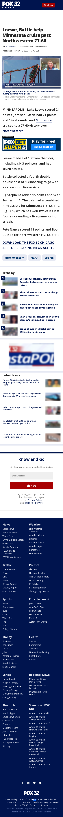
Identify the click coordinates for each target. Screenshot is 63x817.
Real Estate (8, 659)
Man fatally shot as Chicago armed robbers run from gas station (19, 422)
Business (6, 641)
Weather (35, 524)
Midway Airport (9, 587)
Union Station (9, 591)
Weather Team (36, 542)
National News (9, 532)
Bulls (4, 610)
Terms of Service (34, 502)
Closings (33, 538)
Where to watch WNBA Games (37, 759)
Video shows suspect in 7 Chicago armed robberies (22, 408)
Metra (5, 580)
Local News (8, 528)
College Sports (9, 629)
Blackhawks (8, 607)
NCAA (34, 257)
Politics (34, 565)
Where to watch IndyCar (37, 734)
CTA (4, 576)
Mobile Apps (8, 713)
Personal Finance (10, 655)
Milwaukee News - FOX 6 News (38, 680)
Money (7, 637)
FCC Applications (10, 742)
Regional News (39, 675)
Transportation (9, 569)
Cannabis (33, 648)
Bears (5, 603)
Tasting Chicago (10, 690)
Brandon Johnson (37, 587)
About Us (8, 705)
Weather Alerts (36, 535)
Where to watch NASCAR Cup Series (38, 728)
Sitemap (6, 746)
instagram (28, 783)
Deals (5, 648)
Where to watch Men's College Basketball (37, 742)
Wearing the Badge (11, 686)
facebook (22, 783)
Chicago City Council (39, 591)
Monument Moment (12, 693)
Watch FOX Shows (38, 621)
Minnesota (44, 120)
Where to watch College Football (37, 718)
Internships (7, 735)
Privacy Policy (35, 500)
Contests (6, 724)
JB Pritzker (34, 584)
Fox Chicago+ (36, 610)
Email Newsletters (11, 716)
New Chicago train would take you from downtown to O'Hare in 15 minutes (21, 394)
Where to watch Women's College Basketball (37, 751)
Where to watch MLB (39, 723)
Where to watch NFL (39, 713)
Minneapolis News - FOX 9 (39, 693)
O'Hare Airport (9, 584)
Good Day (7, 543)
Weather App (35, 546)
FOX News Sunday (11, 557)
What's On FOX (36, 607)
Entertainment (39, 599)
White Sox (7, 618)
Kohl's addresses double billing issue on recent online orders (21, 435)
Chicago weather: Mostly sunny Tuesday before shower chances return (38, 282)
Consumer (7, 644)
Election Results (37, 573)
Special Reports (10, 547)
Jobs (4, 652)
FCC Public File (9, 738)
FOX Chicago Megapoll (8, 552)
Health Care (35, 655)
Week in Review (10, 682)
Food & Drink (35, 614)
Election (33, 569)
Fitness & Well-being (39, 652)
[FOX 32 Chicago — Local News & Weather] (11, 5)
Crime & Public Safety (13, 539)
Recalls (32, 659)
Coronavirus (35, 644)
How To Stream (10, 709)
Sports (49, 257)
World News (8, 536)
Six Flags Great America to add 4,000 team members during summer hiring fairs (28, 92)
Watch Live (48, 5)
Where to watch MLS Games (39, 766)
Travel (5, 573)
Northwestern (41, 46)
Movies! (33, 618)
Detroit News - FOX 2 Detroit (39, 687)
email (40, 783)
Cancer (32, 641)
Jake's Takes (35, 603)
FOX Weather (35, 553)
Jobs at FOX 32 (9, 731)
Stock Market (9, 666)
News (6, 524)
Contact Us (7, 720)
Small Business (9, 663)
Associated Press (25, 46)
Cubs (4, 614)
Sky (4, 625)
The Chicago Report (39, 576)
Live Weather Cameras (35, 530)
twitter (34, 783)
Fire (4, 621)
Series (6, 675)
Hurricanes (34, 549)
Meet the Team (10, 727)
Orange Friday (9, 697)
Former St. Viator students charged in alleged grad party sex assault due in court (20, 382)
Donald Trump (36, 580)
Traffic (6, 565)
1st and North (9, 679)
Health (33, 637)
